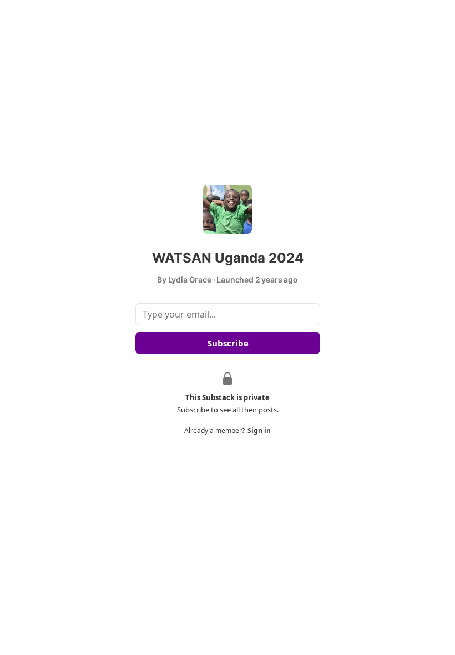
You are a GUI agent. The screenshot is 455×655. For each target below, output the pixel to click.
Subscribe (227, 343)
